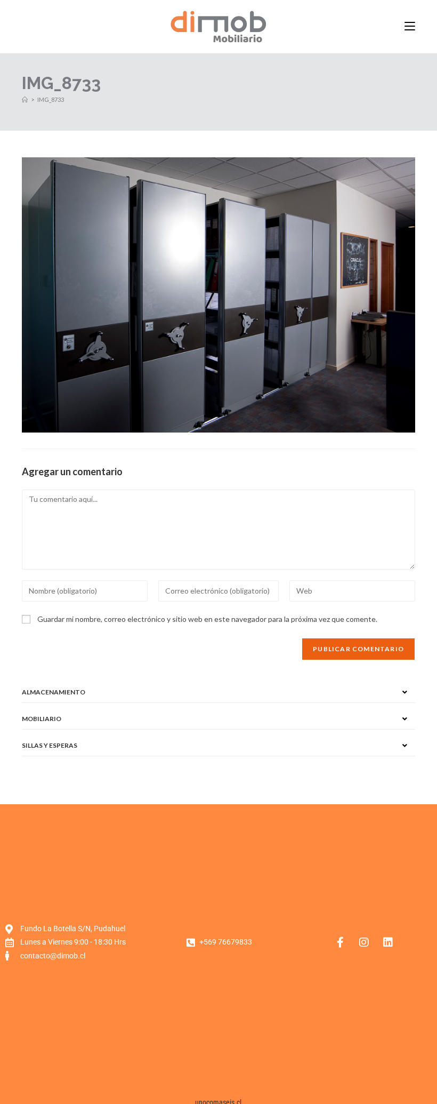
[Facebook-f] (340, 942)
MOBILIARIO (41, 719)
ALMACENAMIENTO (53, 692)
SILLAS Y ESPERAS (49, 745)
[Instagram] (364, 942)
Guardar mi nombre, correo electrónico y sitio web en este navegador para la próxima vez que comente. (207, 618)
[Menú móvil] (409, 26)
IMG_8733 (50, 99)
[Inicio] (25, 99)
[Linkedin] (388, 942)
